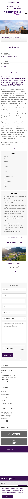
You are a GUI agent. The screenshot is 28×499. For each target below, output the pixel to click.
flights (15, 56)
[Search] (15, 6)
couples (9, 56)
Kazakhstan (16, 37)
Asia (11, 37)
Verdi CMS (19, 449)
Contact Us (3, 391)
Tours (4, 56)
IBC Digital (9, 449)
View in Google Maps (6, 382)
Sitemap (3, 400)
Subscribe (11, 6)
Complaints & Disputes (6, 403)
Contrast (11, 2)
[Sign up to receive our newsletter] (18, 2)
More (12, 63)
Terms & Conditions (5, 394)
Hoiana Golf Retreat (12, 263)
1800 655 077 (17, 9)
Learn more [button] (20, 492)
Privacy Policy (18, 358)
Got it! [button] (7, 496)
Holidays (7, 37)
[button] (18, 6)
